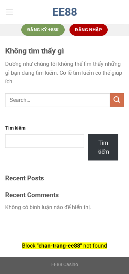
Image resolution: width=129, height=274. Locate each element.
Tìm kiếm (15, 128)
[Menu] (9, 11)
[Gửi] (117, 100)
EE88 (64, 12)
